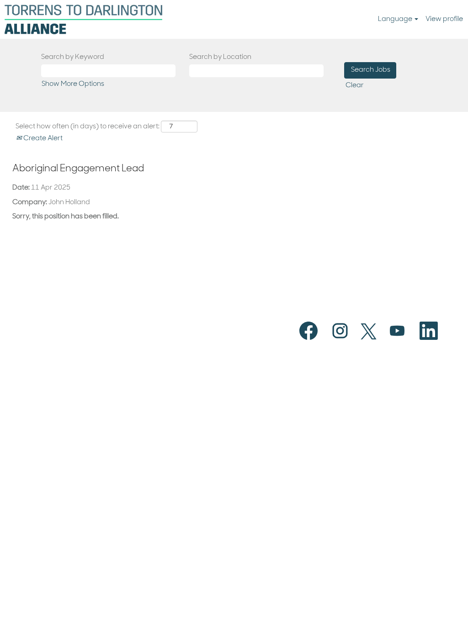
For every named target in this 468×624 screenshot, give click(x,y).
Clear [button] (355, 85)
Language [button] (396, 19)
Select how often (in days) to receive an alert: (88, 126)
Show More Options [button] (73, 84)
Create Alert (42, 138)
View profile (444, 19)
